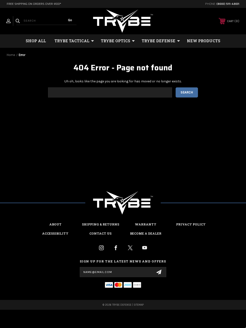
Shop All (36, 40)
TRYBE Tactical (72, 40)
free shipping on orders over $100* (34, 3)
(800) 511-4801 (227, 3)
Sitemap (139, 304)
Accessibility (55, 233)
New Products (203, 40)
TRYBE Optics (115, 40)
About (55, 224)
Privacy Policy (191, 224)
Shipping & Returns (100, 224)
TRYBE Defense (158, 40)
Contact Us (100, 233)
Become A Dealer (145, 233)
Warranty (145, 224)
